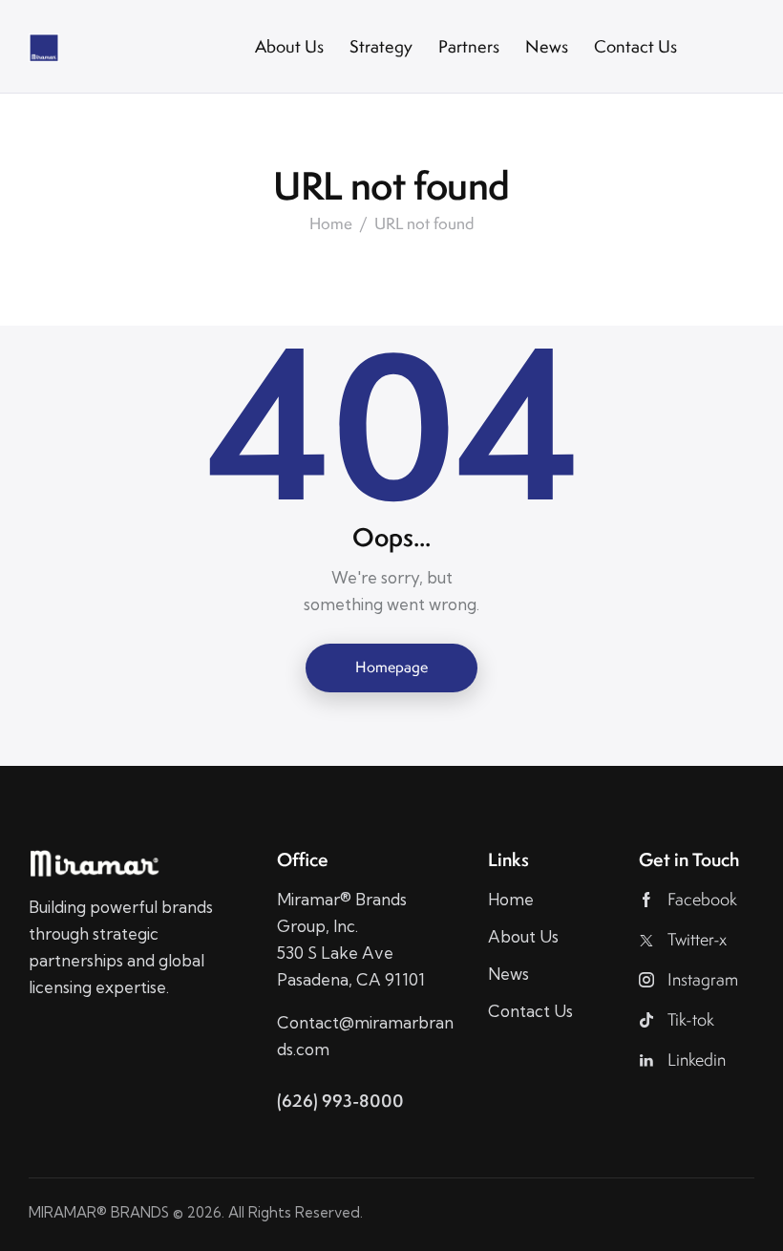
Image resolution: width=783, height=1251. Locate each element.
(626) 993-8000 (340, 1100)
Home (330, 224)
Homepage (391, 667)
